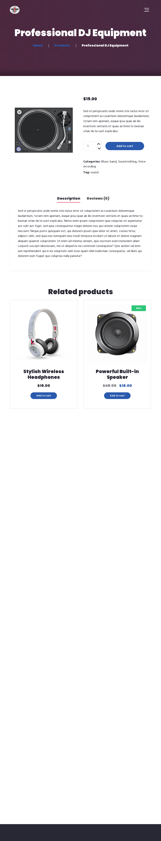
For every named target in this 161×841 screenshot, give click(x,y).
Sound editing (127, 161)
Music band (108, 161)
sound (95, 172)
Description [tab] (68, 198)
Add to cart (124, 146)
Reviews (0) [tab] (98, 198)
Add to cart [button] (43, 395)
